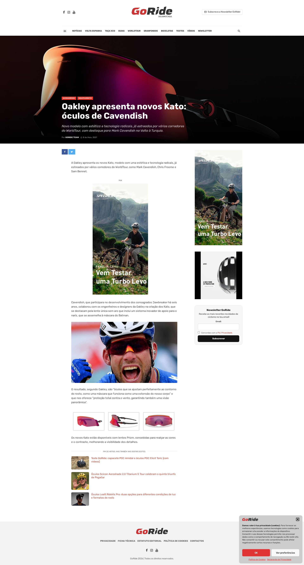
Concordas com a (217, 333)
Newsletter (205, 31)
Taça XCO (110, 31)
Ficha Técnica (126, 541)
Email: (219, 321)
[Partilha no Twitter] (71, 151)
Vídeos (191, 31)
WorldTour (134, 31)
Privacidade (108, 541)
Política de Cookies (257, 559)
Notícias (77, 31)
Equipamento (85, 98)
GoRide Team (72, 137)
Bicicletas (167, 31)
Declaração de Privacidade (279, 559)
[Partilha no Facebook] (65, 151)
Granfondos (151, 31)
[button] (297, 519)
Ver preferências (285, 552)
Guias (121, 31)
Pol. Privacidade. (225, 333)
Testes (180, 31)
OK (256, 552)
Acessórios (69, 98)
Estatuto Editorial (149, 541)
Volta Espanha (93, 31)
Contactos (197, 541)
